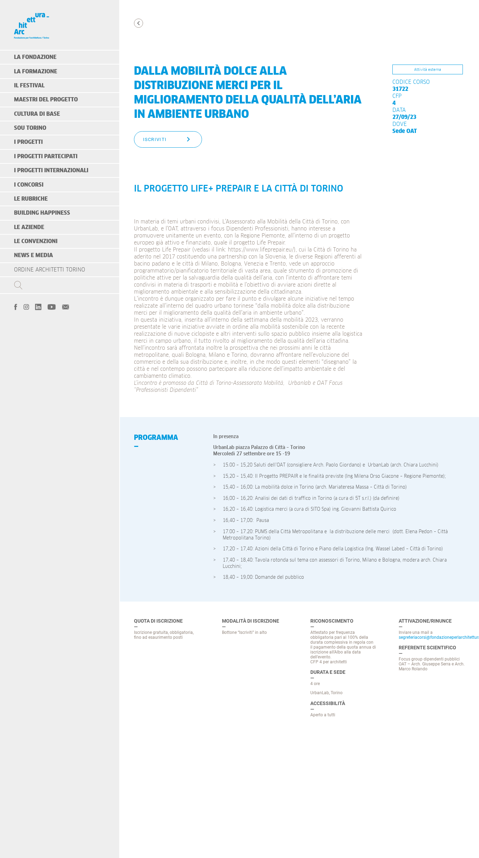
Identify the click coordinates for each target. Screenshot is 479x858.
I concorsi (28, 185)
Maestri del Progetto (46, 99)
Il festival (29, 85)
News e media (33, 255)
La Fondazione (35, 57)
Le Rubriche (31, 199)
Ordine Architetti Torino (49, 270)
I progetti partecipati (45, 156)
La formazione (35, 71)
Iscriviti (155, 139)
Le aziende (29, 227)
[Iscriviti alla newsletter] (65, 306)
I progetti (28, 142)
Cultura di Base (37, 114)
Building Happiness (42, 213)
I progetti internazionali (51, 170)
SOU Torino (30, 128)
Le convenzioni (36, 241)
